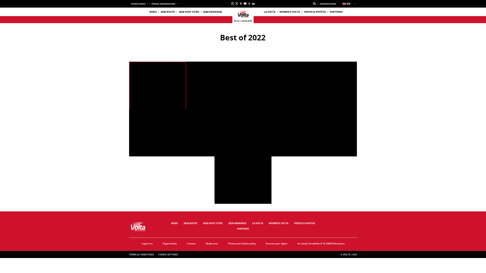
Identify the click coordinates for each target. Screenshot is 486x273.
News (153, 11)
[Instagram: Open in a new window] (232, 3)
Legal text (147, 243)
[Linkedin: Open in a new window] (253, 3)
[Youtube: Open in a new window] (245, 3)
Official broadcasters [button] (163, 3)
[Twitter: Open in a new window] (236, 3)
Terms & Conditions (141, 254)
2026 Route (190, 223)
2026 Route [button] (168, 11)
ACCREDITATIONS (328, 3)
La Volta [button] (269, 11)
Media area (212, 243)
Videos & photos (315, 11)
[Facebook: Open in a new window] (241, 3)
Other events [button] (138, 3)
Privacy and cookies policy (242, 243)
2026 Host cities (213, 223)
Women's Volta (289, 11)
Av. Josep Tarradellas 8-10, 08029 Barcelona (321, 243)
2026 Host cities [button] (189, 11)
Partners (336, 11)
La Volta (257, 223)
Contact (191, 243)
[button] (314, 4)
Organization (170, 243)
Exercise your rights (276, 243)
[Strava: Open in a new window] (249, 3)
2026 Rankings (212, 11)
